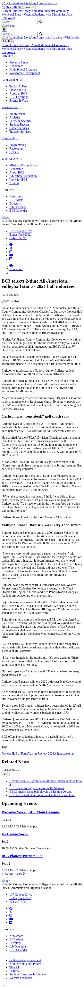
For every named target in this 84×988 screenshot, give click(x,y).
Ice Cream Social (15, 834)
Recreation (16, 148)
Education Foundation (23, 176)
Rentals (14, 152)
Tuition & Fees (18, 86)
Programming (17, 145)
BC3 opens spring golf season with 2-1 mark (36, 788)
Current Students (12, 11)
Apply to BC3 (18, 93)
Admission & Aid (13, 79)
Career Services (19, 128)
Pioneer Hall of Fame (15, 753)
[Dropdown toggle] (15, 56)
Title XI (14, 967)
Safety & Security (20, 121)
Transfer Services (20, 131)
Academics (16, 66)
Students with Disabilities (49, 14)
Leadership (16, 169)
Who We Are (10, 158)
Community (9, 138)
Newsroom (16, 196)
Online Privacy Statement (25, 960)
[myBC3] (15, 3)
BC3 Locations (18, 97)
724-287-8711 (18, 238)
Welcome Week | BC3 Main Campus (31, 812)
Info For (29, 7)
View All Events (12, 873)
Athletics (14, 117)
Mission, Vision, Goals (23, 165)
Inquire (19, 7)
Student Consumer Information (28, 974)
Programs (8, 55)
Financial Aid (17, 90)
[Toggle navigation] (4, 30)
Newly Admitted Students (38, 11)
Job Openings (17, 207)
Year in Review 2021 (41, 753)
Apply (5, 7)
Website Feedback (20, 978)
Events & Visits (19, 100)
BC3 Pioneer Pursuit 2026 (22, 856)
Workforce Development (24, 73)
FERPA (14, 970)
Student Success (19, 124)
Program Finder (19, 62)
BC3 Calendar (18, 210)
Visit (12, 7)
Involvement (17, 114)
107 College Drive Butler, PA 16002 (20, 232)
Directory (15, 203)
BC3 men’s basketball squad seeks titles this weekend (42, 795)
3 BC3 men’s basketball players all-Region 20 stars (40, 791)
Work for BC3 (18, 179)
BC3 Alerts (16, 200)
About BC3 (16, 172)
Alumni (14, 183)
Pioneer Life (10, 107)
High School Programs (23, 69)
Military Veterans (23, 14)
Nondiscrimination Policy (25, 963)
